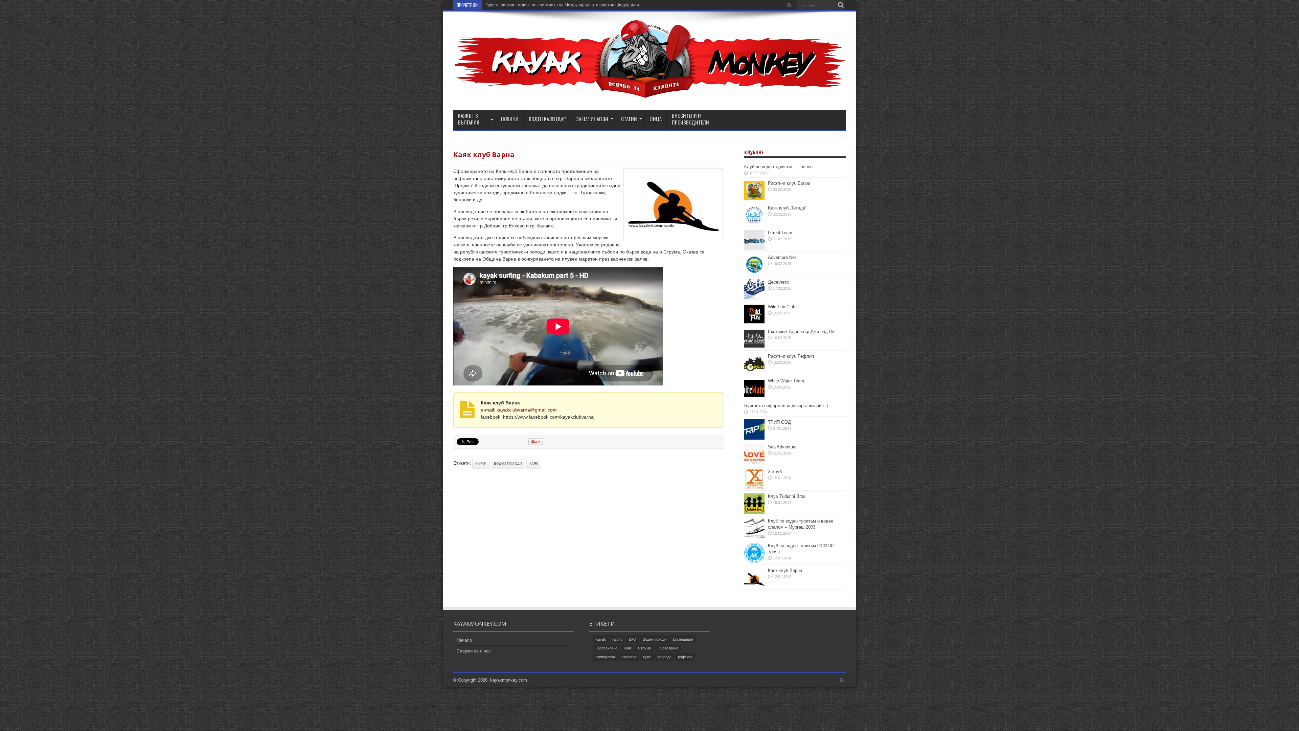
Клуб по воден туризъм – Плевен (778, 166)
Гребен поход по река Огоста (513, 5)
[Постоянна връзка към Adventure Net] (754, 273)
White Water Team (786, 380)
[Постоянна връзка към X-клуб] (754, 487)
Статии (629, 119)
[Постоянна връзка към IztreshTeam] (754, 248)
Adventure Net (782, 257)
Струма (644, 648)
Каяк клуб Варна (785, 570)
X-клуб (775, 471)
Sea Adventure (782, 446)
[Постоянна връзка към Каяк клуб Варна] (754, 586)
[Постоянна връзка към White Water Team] (754, 396)
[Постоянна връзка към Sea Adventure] (754, 462)
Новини (510, 119)
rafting (617, 639)
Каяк (533, 463)
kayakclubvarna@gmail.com (527, 410)
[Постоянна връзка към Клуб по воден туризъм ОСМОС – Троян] (754, 561)
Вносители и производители (690, 119)
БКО (632, 639)
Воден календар (547, 119)
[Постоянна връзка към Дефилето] (754, 298)
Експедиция (683, 639)
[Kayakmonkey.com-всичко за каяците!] (649, 93)
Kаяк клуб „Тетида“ (787, 208)
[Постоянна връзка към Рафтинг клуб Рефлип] (754, 372)
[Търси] (841, 5)
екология (629, 657)
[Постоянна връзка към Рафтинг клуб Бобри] (754, 199)
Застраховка (606, 648)
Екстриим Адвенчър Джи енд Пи (801, 331)
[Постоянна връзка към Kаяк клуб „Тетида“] (754, 223)
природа (664, 657)
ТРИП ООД (779, 422)
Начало (464, 640)
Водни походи (508, 463)
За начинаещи (592, 119)
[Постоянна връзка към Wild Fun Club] (754, 322)
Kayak (480, 463)
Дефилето (778, 282)
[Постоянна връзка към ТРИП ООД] (754, 438)
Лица (656, 119)
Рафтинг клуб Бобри (789, 183)
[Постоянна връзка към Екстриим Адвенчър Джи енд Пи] (754, 347)
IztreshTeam (780, 232)
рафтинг (685, 657)
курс (647, 657)
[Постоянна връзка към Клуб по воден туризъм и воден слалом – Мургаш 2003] (754, 536)
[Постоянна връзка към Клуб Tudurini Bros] (754, 512)
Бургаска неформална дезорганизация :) (786, 405)
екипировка (605, 657)
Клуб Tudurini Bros (786, 496)
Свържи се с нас (474, 651)
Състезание (668, 648)
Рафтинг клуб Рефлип (791, 356)
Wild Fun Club (781, 306)
